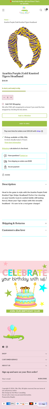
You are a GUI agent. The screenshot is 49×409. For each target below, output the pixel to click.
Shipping (5, 148)
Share (7, 175)
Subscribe (42, 379)
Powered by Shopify (8, 397)
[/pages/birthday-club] (24, 288)
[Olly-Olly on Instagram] (7, 347)
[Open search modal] (41, 10)
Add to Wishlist (24, 115)
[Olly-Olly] (24, 10)
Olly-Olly (18, 388)
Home (6, 20)
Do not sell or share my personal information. (16, 395)
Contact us (23, 155)
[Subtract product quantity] (4, 97)
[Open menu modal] (3, 10)
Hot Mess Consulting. (19, 393)
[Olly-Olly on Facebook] (3, 347)
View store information (13, 142)
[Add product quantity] (11, 97)
